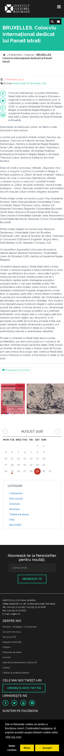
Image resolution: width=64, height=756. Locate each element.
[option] (13, 399)
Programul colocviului (17, 370)
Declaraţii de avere (12, 652)
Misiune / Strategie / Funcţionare (20, 626)
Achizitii (7, 657)
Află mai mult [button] (13, 737)
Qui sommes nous (12, 632)
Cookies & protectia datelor (16, 672)
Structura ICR (9, 637)
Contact (6, 667)
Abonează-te (32, 578)
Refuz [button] (27, 747)
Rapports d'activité (12, 642)
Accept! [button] (47, 747)
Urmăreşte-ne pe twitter (24, 688)
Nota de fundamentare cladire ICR (20, 662)
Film (11, 519)
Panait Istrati (19, 83)
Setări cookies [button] (12, 747)
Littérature (15, 493)
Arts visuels (16, 498)
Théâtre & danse (19, 514)
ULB (43, 83)
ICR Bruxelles (33, 83)
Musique (14, 509)
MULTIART (15, 525)
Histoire (6, 647)
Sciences (14, 504)
